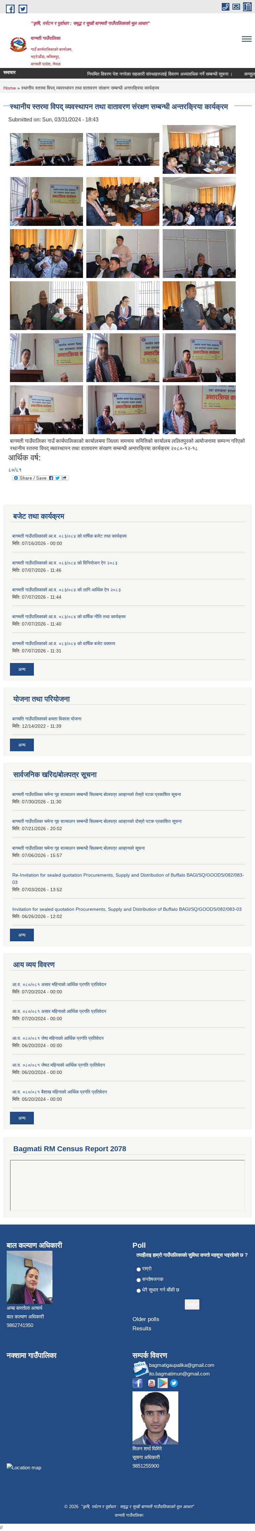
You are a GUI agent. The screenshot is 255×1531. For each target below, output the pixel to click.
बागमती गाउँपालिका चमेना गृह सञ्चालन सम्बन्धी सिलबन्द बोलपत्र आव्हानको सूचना (78, 848)
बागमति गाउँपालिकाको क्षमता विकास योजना (46, 718)
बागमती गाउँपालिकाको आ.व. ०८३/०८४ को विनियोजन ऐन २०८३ (65, 563)
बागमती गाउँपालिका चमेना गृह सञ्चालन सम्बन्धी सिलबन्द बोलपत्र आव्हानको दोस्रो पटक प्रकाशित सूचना (97, 821)
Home (9, 88)
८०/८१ (15, 470)
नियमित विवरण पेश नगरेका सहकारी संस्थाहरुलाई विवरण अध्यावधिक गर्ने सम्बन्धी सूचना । (147, 74)
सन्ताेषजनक (152, 1279)
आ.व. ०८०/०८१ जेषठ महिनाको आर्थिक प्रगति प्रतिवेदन (58, 1065)
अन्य (22, 669)
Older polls (145, 1319)
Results (141, 1328)
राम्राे (146, 1268)
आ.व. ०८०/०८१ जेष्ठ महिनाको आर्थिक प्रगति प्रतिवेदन (58, 1038)
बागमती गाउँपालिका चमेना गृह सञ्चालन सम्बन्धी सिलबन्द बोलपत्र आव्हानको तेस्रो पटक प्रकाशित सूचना (96, 794)
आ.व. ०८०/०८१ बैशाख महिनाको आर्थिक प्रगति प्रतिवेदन (59, 1092)
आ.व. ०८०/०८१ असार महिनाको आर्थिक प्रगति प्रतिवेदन (59, 984)
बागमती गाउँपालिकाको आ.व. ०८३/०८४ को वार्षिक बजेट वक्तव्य (63, 643)
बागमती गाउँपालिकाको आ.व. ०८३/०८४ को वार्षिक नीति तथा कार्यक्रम (69, 616)
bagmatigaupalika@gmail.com (181, 1365)
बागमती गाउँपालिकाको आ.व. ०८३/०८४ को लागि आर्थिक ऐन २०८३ (66, 589)
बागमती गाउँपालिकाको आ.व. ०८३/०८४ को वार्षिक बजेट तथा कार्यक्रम (69, 536)
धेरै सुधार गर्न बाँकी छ (160, 1290)
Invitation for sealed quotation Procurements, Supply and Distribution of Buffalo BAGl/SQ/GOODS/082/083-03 (127, 909)
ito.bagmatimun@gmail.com (179, 1373)
